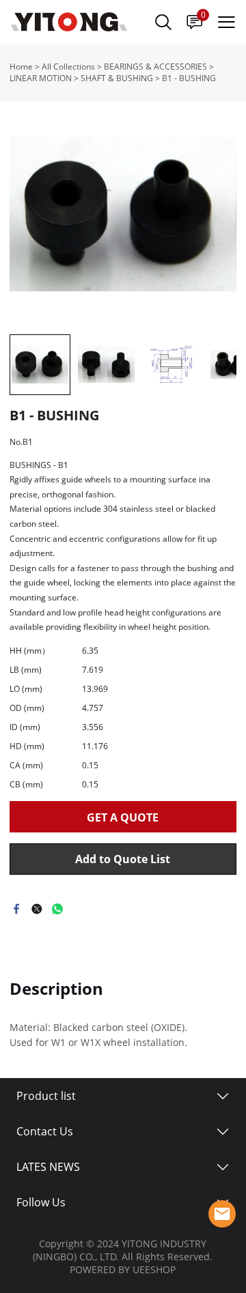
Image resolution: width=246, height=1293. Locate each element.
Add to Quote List (122, 859)
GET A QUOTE (123, 817)
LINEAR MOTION (41, 78)
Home (21, 66)
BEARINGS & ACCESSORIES (155, 66)
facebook (16, 909)
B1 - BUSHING (189, 78)
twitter (37, 909)
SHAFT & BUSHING (117, 78)
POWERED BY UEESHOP (123, 1269)
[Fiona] (222, 1213)
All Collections (68, 66)
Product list (46, 1095)
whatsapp (57, 909)
